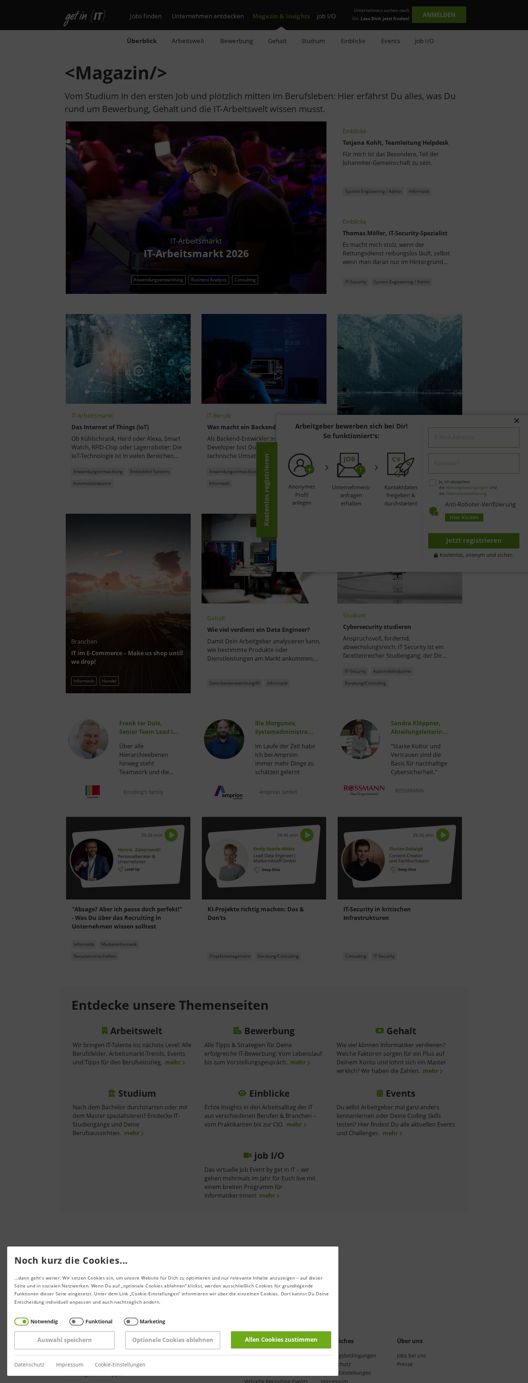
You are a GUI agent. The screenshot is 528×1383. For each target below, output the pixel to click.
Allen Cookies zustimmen (281, 1339)
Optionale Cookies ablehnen (172, 1340)
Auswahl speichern (64, 1340)
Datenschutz (29, 1365)
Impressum (69, 1365)
